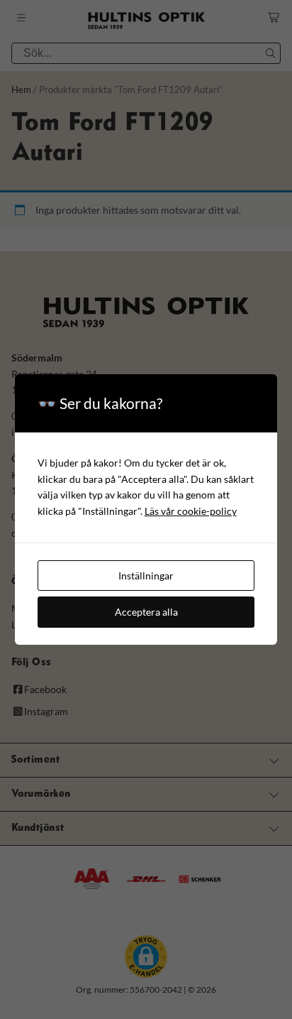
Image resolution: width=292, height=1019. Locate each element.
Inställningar (146, 576)
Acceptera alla (146, 612)
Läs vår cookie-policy (191, 511)
